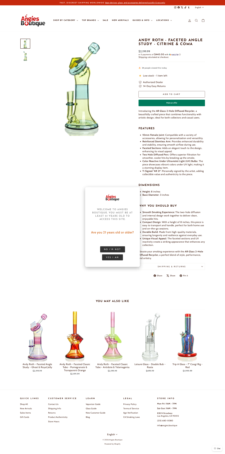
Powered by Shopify (112, 444)
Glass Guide (91, 408)
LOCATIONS (163, 20)
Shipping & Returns (172, 266)
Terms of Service (131, 408)
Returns (51, 413)
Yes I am (112, 257)
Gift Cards (24, 417)
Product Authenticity (58, 417)
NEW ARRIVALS (120, 20)
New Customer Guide (95, 413)
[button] (172, 54)
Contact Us (53, 404)
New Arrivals (26, 408)
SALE (105, 20)
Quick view (37, 358)
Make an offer (171, 104)
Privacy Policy (130, 404)
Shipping (143, 57)
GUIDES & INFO (141, 20)
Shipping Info (54, 408)
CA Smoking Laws (131, 417)
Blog (88, 417)
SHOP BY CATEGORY (64, 20)
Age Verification (130, 413)
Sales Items (25, 413)
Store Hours (53, 421)
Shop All (24, 404)
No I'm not (112, 249)
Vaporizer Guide (93, 404)
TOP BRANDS (89, 20)
